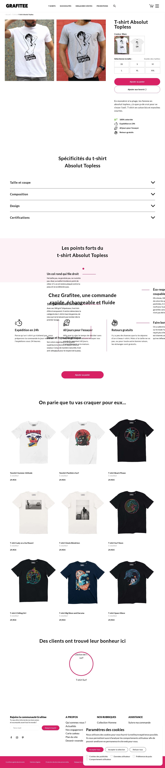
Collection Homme (106, 722)
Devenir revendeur (75, 740)
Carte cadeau (72, 733)
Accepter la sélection (116, 749)
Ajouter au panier (137, 81)
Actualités (71, 726)
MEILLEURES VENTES (84, 6)
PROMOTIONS (102, 6)
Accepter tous (94, 749)
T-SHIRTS (52, 6)
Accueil (8, 14)
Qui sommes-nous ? (76, 722)
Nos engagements (75, 729)
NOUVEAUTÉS (65, 6)
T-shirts (14, 14)
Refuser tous (138, 749)
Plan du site (72, 736)
